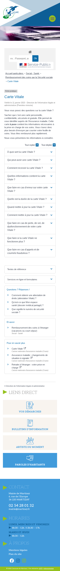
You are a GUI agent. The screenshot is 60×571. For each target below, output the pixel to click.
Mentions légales (18, 550)
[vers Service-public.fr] (35, 65)
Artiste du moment (30, 447)
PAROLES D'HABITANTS (30, 464)
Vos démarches (30, 411)
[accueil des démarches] (30, 52)
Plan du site (15, 554)
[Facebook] (12, 561)
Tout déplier (47, 145)
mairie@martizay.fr (19, 509)
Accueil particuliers (14, 73)
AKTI (41, 568)
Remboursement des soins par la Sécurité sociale (29, 77)
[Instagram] (18, 561)
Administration (49, 568)
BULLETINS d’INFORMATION (30, 429)
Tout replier (30, 145)
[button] (52, 18)
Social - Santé (33, 73)
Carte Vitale (12, 81)
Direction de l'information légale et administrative (25, 386)
